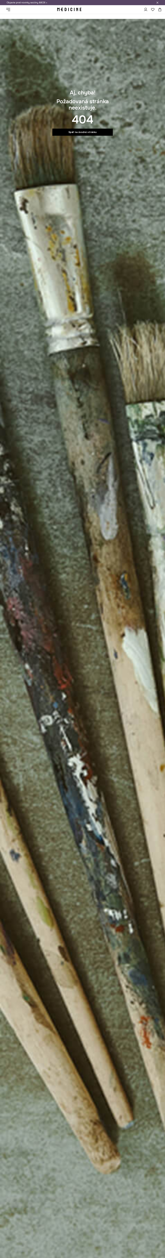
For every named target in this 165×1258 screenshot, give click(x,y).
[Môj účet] (145, 9)
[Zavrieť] (157, 2)
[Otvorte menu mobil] (9, 9)
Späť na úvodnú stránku (82, 132)
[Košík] (159, 9)
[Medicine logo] (69, 9)
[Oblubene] (152, 9)
